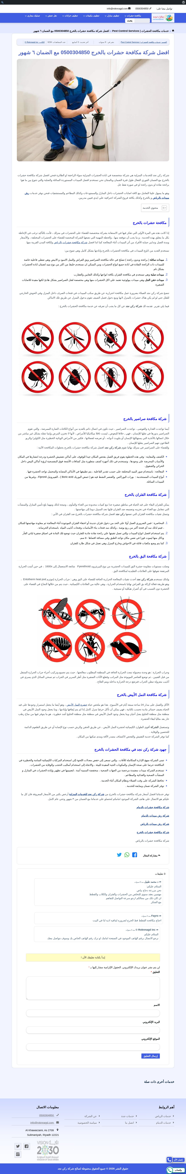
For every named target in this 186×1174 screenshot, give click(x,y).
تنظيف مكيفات (92, 15)
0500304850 (142, 8)
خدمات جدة (127, 1116)
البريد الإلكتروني (151, 1021)
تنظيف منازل (113, 15)
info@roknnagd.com (117, 8)
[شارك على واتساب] (127, 856)
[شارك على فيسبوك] (134, 856)
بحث (129, 20)
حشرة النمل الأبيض (77, 704)
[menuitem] (183, 2)
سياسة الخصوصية (87, 1122)
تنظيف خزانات (71, 15)
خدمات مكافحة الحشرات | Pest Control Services (140, 30)
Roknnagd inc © (35, 42)
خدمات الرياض (163, 1116)
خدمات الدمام (163, 1122)
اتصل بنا (129, 1122)
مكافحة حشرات (134, 15)
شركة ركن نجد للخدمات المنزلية (86, 794)
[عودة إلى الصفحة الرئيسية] (173, 30)
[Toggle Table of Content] (163, 207)
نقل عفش (52, 15)
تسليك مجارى (33, 15)
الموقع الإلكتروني (150, 1038)
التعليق (155, 972)
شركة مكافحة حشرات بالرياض (70, 242)
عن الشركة (90, 1116)
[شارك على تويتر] (119, 856)
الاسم (157, 1005)
